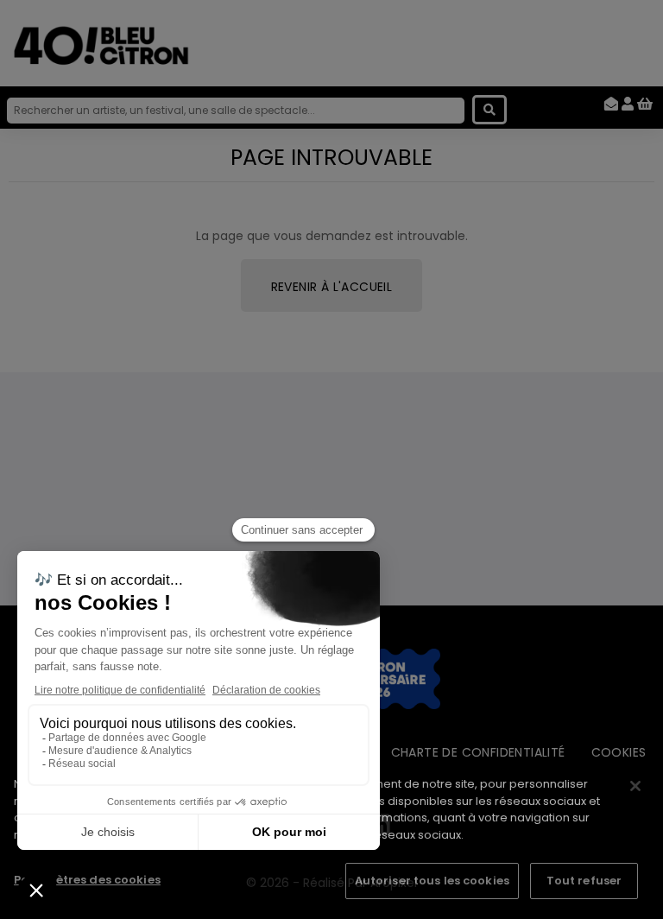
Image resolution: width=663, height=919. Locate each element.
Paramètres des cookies (87, 879)
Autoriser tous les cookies (432, 880)
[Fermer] (635, 786)
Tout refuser (584, 880)
